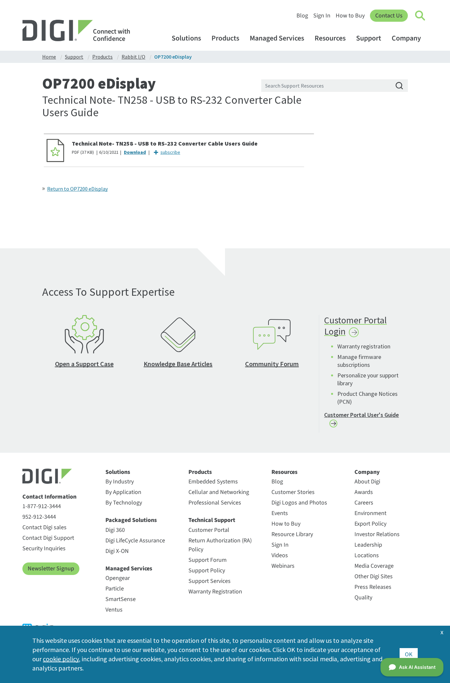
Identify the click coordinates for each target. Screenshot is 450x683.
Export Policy (370, 524)
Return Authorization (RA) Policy (220, 545)
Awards (363, 492)
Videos (279, 555)
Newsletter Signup (51, 568)
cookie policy (61, 659)
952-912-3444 (39, 517)
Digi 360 (115, 530)
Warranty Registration (215, 591)
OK (408, 654)
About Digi (367, 482)
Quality (363, 597)
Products (225, 38)
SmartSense (120, 599)
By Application (123, 492)
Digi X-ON (117, 551)
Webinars (283, 566)
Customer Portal (208, 530)
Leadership (368, 545)
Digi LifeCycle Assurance (135, 540)
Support (368, 38)
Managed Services (277, 38)
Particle (114, 589)
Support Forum (207, 560)
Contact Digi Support (48, 538)
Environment (370, 513)
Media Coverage (374, 566)
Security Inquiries (44, 548)
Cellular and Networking (218, 492)
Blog (302, 16)
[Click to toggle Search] (420, 15)
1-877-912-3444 (41, 506)
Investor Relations (377, 534)
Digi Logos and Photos (299, 503)
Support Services (209, 581)
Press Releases (372, 587)
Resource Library (292, 534)
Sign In (321, 16)
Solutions (186, 38)
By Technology (123, 503)
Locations (366, 555)
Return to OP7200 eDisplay (77, 188)
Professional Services (214, 503)
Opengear (117, 578)
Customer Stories (293, 492)
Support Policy (206, 570)
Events (279, 513)
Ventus (114, 610)
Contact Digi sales (44, 527)
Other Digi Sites (373, 576)
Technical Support (211, 520)
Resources (330, 38)
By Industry (119, 482)
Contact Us (389, 16)
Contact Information (49, 497)
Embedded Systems (213, 482)
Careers (363, 503)
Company (406, 38)
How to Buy (350, 16)
